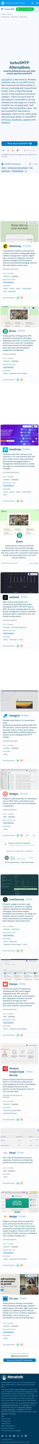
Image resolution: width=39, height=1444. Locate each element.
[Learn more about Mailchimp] (5, 246)
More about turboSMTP (18, 143)
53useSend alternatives (10, 620)
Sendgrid (5, 122)
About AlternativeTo (8, 1426)
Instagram (11, 1409)
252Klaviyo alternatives (10, 1009)
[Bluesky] (14, 1436)
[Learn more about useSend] (5, 597)
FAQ (2, 1416)
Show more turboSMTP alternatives (19, 1360)
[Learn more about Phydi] (5, 1153)
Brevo (8, 119)
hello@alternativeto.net (9, 1405)
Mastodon (21, 1407)
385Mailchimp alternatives (11, 269)
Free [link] (30, 168)
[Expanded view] (30, 164)
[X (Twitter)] (6, 1436)
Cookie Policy (6, 1423)
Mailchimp (6, 113)
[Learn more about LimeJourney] (5, 899)
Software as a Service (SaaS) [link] (18, 168)
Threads (4, 1409)
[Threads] (18, 1436)
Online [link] (4, 168)
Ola (16, 1389)
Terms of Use (5, 1419)
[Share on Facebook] (3, 150)
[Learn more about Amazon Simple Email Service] (5, 1068)
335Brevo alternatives (9, 354)
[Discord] (2, 1436)
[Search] (32, 3)
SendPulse (17, 119)
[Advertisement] (19, 38)
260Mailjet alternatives (9, 1239)
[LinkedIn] (26, 1436)
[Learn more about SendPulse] (5, 449)
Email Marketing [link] (17, 171)
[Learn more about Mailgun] (5, 794)
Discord (26, 1405)
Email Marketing (8, 282)
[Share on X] (8, 150)
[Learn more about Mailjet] (5, 1216)
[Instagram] (22, 1436)
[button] (27, 246)
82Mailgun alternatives (10, 809)
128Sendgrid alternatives (10, 741)
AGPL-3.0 (23, 627)
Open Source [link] (6, 171)
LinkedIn (21, 1409)
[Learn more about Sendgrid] (5, 715)
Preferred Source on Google (11, 1431)
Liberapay (4, 1414)
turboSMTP (6, 79)
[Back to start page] (3, 3)
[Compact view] (32, 164)
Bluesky (28, 1407)
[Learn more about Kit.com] (5, 1298)
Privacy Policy (6, 1421)
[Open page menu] (37, 3)
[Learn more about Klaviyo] (5, 984)
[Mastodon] (10, 1436)
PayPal (12, 1414)
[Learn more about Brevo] (5, 331)
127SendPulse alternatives (11, 472)
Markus (23, 1389)
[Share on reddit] (13, 150)
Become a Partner (7, 1428)
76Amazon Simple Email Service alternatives (12, 1096)
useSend (27, 119)
